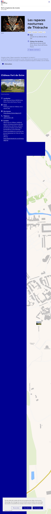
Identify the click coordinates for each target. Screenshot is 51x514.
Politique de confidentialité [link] (8, 510)
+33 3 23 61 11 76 (8, 118)
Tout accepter (37, 508)
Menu (49, 2)
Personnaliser (16, 508)
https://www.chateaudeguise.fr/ (12, 113)
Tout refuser (27, 508)
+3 (44, 32)
